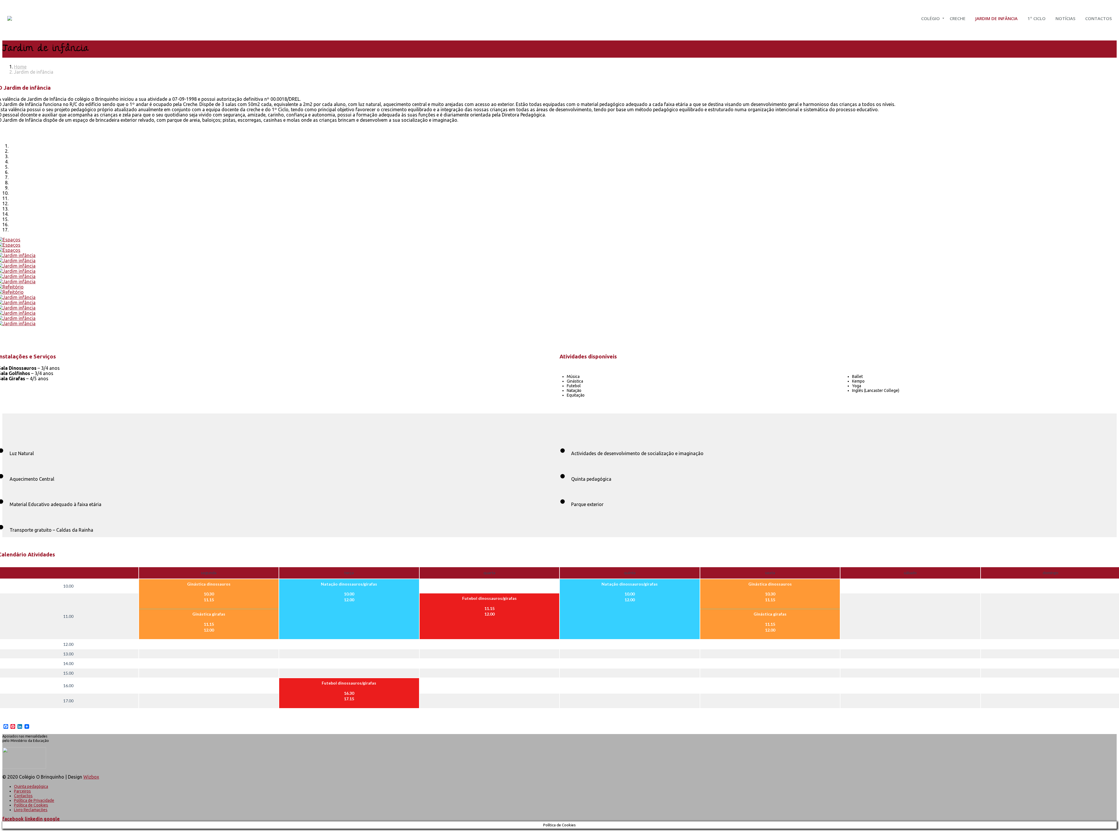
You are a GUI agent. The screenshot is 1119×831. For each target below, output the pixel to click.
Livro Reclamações (30, 809)
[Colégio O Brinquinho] (9, 18)
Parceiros (22, 791)
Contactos (23, 795)
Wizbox (91, 776)
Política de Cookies (31, 805)
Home (20, 66)
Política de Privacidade (34, 800)
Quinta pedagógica (31, 786)
